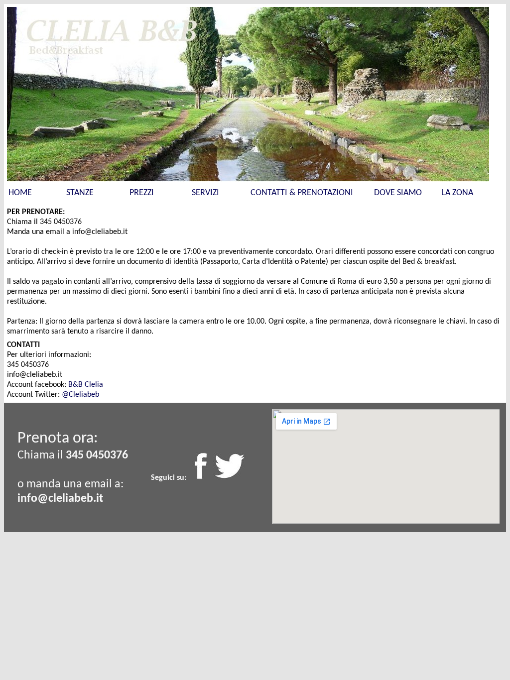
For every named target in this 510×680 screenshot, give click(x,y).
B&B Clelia (85, 385)
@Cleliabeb (80, 395)
